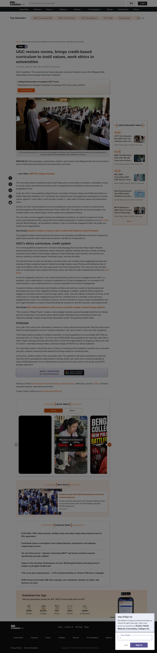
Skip (126, 645)
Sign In (139, 645)
